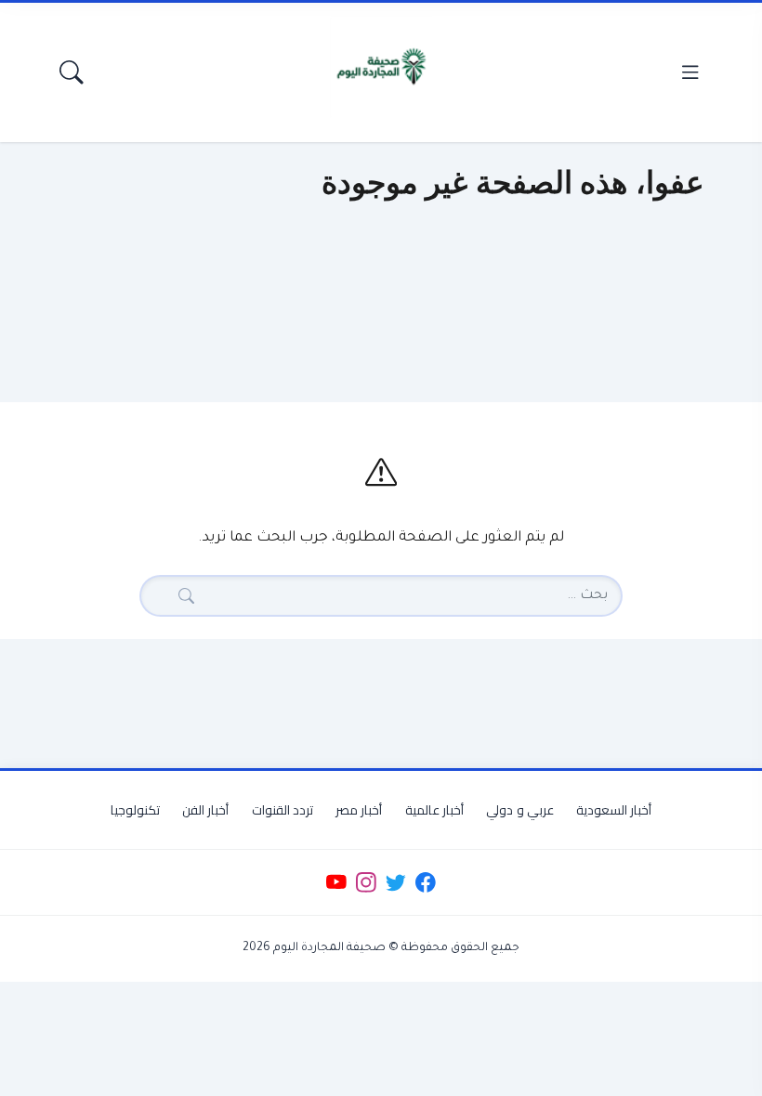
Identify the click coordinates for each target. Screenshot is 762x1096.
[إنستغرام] (365, 882)
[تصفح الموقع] (690, 72)
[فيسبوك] (426, 882)
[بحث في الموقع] (72, 72)
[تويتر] (395, 882)
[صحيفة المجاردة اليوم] (381, 67)
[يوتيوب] (336, 882)
